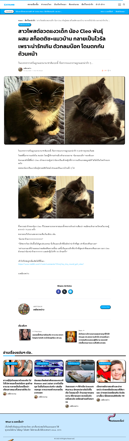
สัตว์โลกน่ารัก (30, 20)
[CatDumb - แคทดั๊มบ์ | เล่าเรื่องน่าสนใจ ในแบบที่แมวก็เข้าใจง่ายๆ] (9, 4)
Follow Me (105, 307)
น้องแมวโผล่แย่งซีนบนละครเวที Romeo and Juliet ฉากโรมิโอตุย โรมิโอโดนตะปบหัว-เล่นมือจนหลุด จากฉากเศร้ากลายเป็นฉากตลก (48, 386)
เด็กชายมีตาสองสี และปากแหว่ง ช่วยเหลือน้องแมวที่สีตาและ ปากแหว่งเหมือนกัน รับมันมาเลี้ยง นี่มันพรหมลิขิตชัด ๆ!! (111, 391)
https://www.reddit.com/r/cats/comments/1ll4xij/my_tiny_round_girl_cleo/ (51, 264)
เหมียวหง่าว (27, 68)
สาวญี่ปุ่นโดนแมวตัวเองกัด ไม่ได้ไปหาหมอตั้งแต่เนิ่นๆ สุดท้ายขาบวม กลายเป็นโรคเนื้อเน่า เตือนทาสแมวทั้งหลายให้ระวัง (17, 385)
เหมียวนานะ (11, 394)
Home (20, 20)
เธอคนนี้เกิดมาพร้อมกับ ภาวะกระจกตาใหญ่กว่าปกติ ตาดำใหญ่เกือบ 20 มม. (47, 336)
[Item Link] (17, 368)
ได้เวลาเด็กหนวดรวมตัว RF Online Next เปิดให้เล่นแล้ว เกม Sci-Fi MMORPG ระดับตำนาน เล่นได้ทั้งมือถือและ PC (55, 11)
